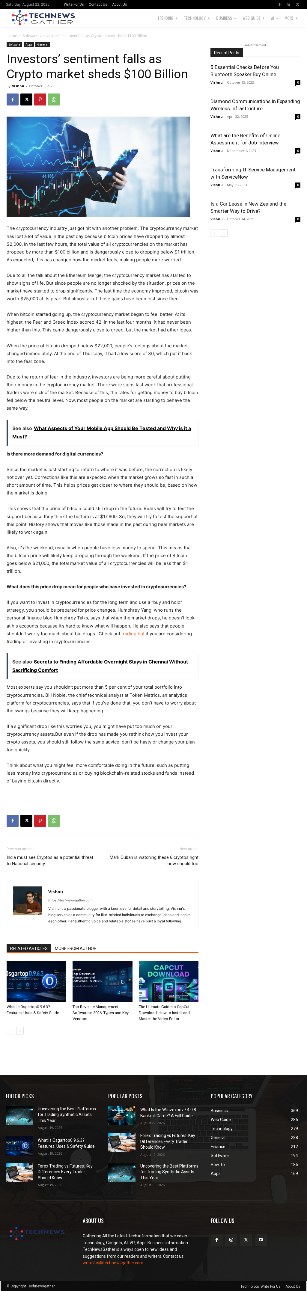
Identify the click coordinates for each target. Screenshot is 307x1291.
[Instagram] (288, 4)
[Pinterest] (40, 99)
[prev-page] (10, 1030)
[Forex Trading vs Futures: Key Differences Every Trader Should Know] (19, 1172)
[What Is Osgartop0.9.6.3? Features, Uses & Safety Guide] (36, 981)
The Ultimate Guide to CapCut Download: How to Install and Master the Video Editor (164, 1013)
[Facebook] (279, 4)
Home (12, 35)
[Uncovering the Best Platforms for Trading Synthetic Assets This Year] (19, 1115)
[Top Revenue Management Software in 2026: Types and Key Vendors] (102, 981)
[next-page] (20, 1030)
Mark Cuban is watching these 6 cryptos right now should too (154, 860)
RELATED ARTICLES (29, 948)
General (42, 44)
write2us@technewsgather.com (113, 1262)
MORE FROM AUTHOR (76, 948)
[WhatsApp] (54, 99)
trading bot (133, 634)
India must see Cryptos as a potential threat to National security (50, 860)
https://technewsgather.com (70, 900)
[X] (297, 4)
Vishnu (18, 86)
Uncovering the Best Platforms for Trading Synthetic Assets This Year (67, 1114)
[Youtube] (261, 1240)
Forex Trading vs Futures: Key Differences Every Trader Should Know (65, 1172)
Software (30, 35)
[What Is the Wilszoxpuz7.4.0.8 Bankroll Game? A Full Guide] (121, 1115)
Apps (28, 44)
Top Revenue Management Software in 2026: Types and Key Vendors (101, 1013)
